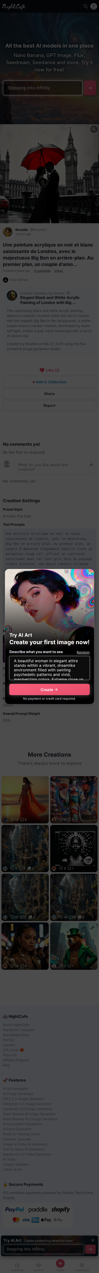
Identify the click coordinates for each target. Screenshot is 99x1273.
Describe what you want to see (36, 651)
